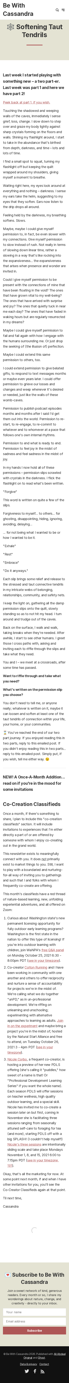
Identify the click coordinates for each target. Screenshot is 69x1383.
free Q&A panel (52, 950)
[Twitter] (27, 1372)
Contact (44, 1364)
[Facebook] (35, 1372)
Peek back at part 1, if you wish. (26, 102)
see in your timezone (43, 960)
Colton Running (35, 967)
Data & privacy (28, 1364)
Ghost (41, 1357)
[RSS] (42, 1372)
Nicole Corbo (17, 1059)
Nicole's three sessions (24, 1144)
